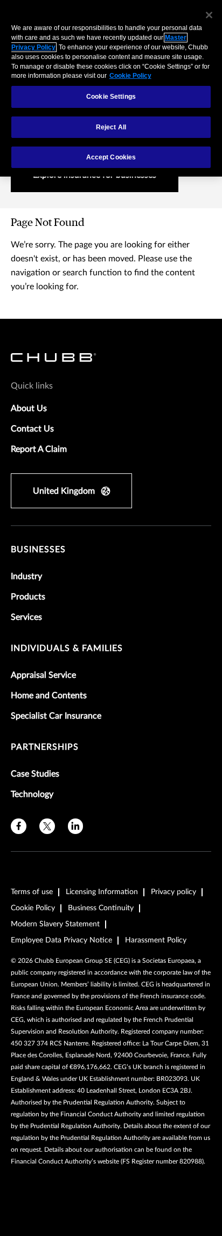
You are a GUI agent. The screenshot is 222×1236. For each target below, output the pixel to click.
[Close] (209, 15)
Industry (26, 576)
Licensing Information (102, 892)
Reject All (111, 127)
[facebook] (18, 826)
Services (26, 617)
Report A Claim (39, 449)
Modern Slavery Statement (55, 924)
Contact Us (32, 429)
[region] (111, 88)
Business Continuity (101, 908)
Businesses (38, 549)
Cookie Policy (33, 908)
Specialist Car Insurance (56, 716)
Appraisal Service (43, 675)
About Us (29, 408)
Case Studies (35, 774)
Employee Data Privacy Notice (61, 940)
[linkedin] (76, 826)
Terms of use (32, 892)
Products (28, 597)
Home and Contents (49, 695)
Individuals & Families (67, 648)
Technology (32, 794)
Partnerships (45, 747)
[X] (47, 826)
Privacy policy (173, 892)
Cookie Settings (111, 96)
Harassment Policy (155, 940)
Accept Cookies (111, 157)
